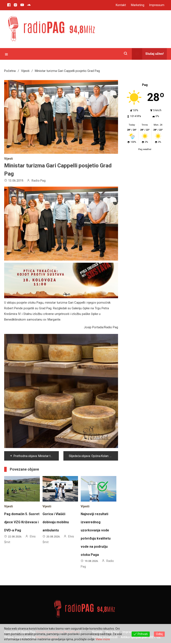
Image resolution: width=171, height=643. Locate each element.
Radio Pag (38, 180)
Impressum (156, 5)
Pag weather (144, 149)
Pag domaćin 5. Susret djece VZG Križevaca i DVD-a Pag (21, 522)
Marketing (137, 5)
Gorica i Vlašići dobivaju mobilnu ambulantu (56, 522)
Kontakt (121, 5)
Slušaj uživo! (154, 54)
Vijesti (8, 158)
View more (103, 639)
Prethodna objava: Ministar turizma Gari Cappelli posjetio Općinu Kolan (36, 456)
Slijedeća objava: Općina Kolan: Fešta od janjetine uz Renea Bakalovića (93, 456)
